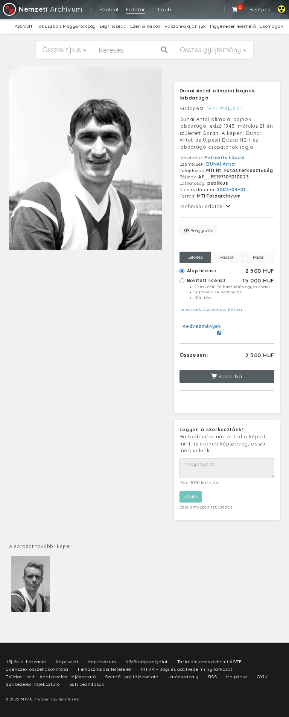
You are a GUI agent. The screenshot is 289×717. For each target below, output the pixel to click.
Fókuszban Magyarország (66, 26)
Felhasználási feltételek (105, 669)
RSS (212, 676)
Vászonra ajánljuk (185, 26)
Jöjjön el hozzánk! (26, 661)
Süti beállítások (87, 684)
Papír (258, 257)
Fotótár (135, 9)
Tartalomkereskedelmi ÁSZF (209, 661)
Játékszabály (183, 676)
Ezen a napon (145, 26)
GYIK (262, 676)
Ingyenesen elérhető (233, 26)
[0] (235, 9)
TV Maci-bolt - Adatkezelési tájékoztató (51, 676)
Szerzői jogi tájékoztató (131, 676)
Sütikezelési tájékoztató (33, 684)
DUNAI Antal (221, 164)
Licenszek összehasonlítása (210, 309)
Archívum (50, 9)
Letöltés (195, 257)
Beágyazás (201, 230)
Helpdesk (237, 676)
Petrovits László (224, 157)
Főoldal (109, 9)
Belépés (259, 9)
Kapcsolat (67, 661)
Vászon (226, 257)
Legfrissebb (113, 26)
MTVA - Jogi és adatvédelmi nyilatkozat (187, 669)
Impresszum (102, 661)
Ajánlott (24, 26)
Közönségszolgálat (146, 661)
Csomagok (271, 26)
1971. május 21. (225, 108)
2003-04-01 (231, 189)
